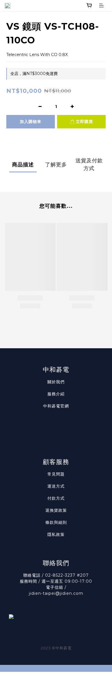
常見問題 (56, 474)
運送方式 (56, 486)
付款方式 (56, 498)
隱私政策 (56, 534)
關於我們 (56, 381)
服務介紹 (56, 394)
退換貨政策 (56, 510)
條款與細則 (56, 522)
